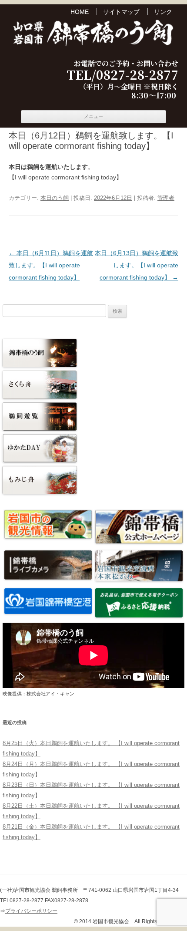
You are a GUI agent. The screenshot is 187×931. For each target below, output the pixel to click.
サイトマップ (121, 11)
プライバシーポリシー (31, 911)
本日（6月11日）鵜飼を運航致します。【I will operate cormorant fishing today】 (51, 265)
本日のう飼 (54, 198)
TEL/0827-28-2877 (122, 74)
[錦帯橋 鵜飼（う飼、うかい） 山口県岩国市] (93, 34)
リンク (163, 11)
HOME (79, 11)
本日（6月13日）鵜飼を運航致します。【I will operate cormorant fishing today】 (136, 265)
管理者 (165, 198)
